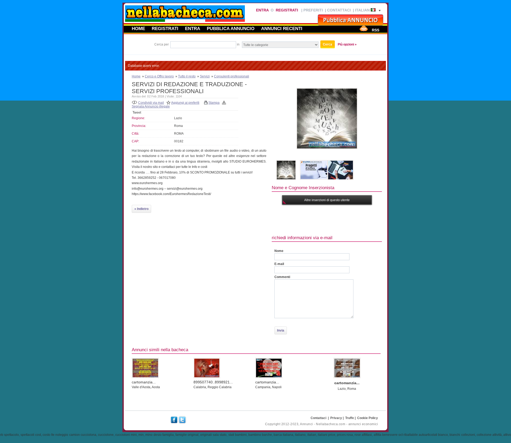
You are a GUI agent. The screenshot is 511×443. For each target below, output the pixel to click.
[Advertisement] (368, 219)
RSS (375, 30)
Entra (262, 10)
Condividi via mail (151, 103)
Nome (278, 251)
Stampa (214, 103)
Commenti (282, 277)
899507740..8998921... (213, 382)
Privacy (336, 418)
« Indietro (141, 209)
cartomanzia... (144, 382)
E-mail (279, 264)
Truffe (349, 418)
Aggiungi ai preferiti (185, 103)
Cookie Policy (367, 418)
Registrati (287, 10)
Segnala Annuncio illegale (151, 106)
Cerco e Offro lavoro (159, 76)
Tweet (137, 112)
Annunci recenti (281, 28)
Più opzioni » (347, 44)
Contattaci (339, 10)
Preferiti (313, 10)
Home (138, 28)
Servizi (205, 76)
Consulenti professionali (231, 76)
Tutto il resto (187, 76)
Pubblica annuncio (230, 28)
